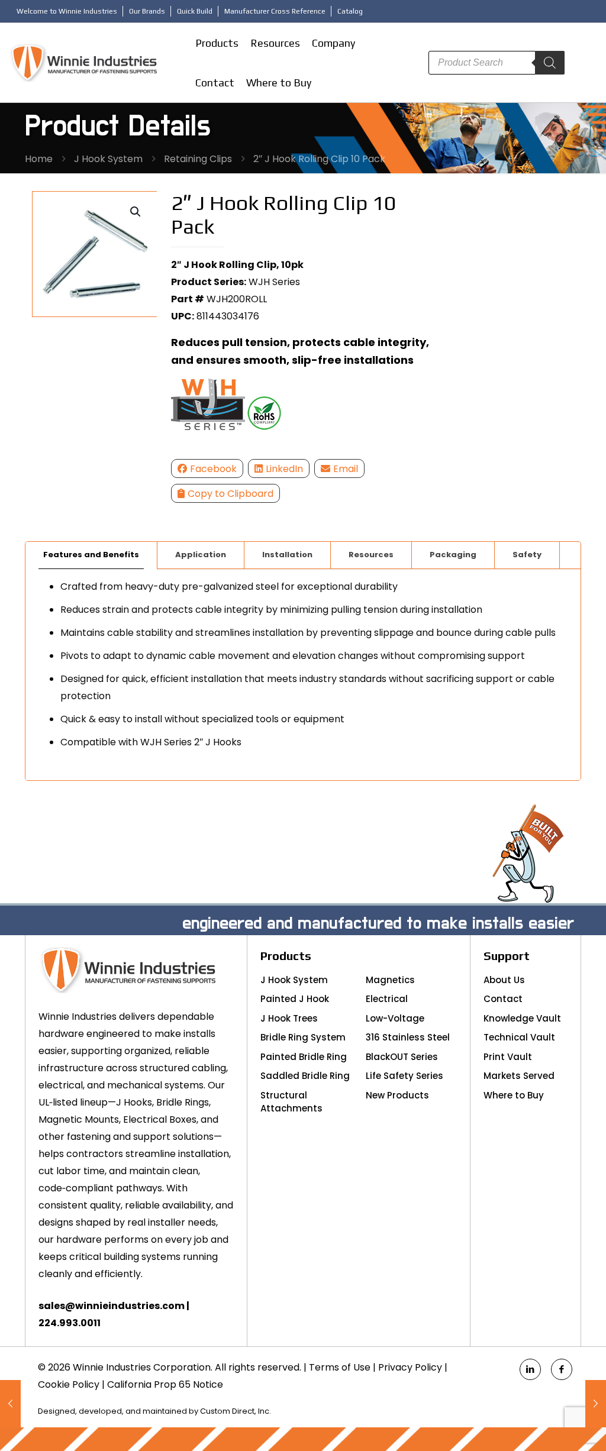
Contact (503, 999)
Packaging (453, 554)
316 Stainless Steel (408, 1037)
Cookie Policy (68, 1384)
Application (200, 554)
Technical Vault (519, 1037)
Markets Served (519, 1075)
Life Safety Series (404, 1075)
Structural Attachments (291, 1102)
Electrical (387, 999)
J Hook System (108, 159)
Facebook (213, 469)
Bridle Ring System (303, 1037)
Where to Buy (513, 1095)
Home (39, 159)
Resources (371, 554)
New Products (397, 1095)
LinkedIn (284, 469)
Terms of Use (339, 1367)
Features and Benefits (91, 554)
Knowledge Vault (522, 1018)
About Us (504, 980)
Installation (287, 554)
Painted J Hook (294, 999)
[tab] (91, 555)
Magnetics (390, 980)
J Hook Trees (289, 1018)
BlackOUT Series (402, 1057)
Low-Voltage (395, 1018)
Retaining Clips (198, 159)
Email (345, 469)
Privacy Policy (410, 1367)
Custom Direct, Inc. (235, 1411)
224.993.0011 (69, 1323)
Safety (526, 554)
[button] (136, 212)
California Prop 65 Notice (165, 1384)
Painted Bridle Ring (303, 1057)
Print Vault (507, 1057)
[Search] (550, 63)
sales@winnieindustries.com (111, 1306)
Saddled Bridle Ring (305, 1075)
